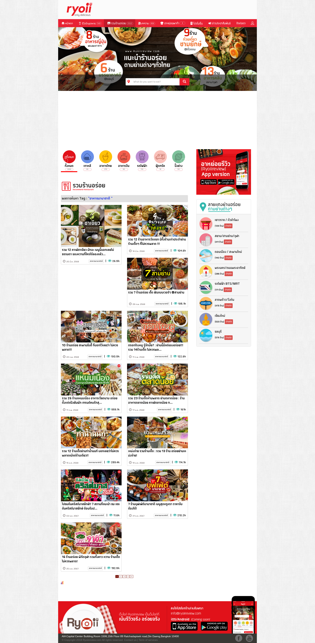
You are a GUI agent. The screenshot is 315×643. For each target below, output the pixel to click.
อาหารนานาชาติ (96, 261)
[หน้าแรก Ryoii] (81, 9)
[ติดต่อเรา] (240, 23)
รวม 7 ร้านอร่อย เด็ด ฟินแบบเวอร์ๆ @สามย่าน (156, 292)
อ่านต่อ (228, 225)
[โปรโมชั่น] (196, 23)
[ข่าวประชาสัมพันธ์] (219, 23)
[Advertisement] (157, 119)
